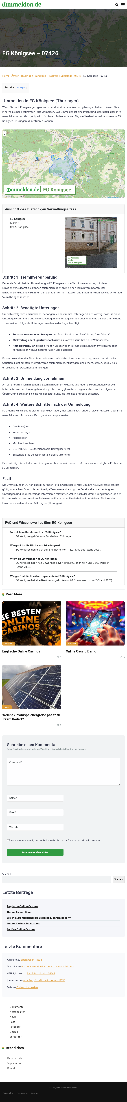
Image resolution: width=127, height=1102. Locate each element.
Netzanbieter (17, 1012)
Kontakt (12, 1068)
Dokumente (17, 1007)
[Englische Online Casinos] (31, 623)
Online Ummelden (27, 987)
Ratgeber (9, 643)
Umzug (14, 1031)
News (7, 707)
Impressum (14, 1063)
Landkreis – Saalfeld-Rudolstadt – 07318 (58, 75)
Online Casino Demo (81, 651)
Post (12, 1022)
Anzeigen (21, 87)
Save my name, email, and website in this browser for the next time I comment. (55, 840)
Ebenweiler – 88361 (32, 959)
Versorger (16, 1036)
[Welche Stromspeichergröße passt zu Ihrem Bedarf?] (31, 687)
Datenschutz (14, 1058)
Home (5, 75)
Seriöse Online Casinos (21, 929)
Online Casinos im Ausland (23, 923)
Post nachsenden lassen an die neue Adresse (47, 966)
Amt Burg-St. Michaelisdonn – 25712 (44, 980)
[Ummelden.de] (21, 4)
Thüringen (27, 75)
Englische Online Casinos (21, 651)
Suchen (6, 874)
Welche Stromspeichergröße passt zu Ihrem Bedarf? (39, 917)
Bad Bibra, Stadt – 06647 (41, 973)
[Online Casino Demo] (95, 623)
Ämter (15, 75)
